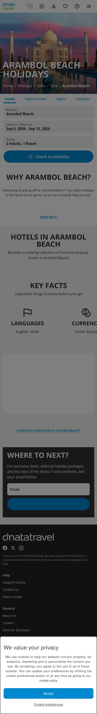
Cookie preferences (48, 704)
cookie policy (48, 680)
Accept (49, 693)
